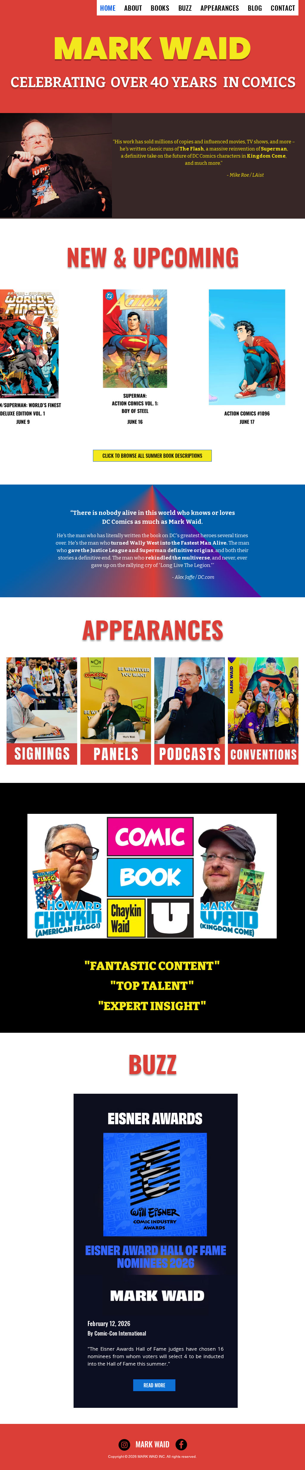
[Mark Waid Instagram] (124, 1445)
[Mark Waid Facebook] (181, 1444)
